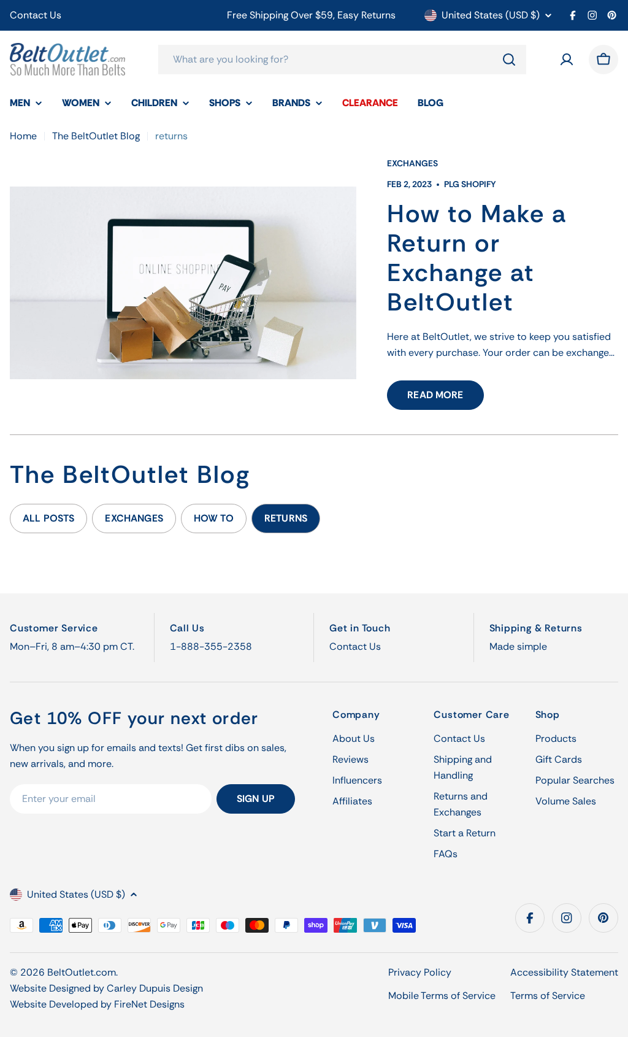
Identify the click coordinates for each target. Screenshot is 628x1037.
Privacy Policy (419, 972)
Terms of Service (547, 995)
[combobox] (342, 59)
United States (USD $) (491, 15)
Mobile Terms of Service (442, 995)
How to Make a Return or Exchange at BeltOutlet (477, 258)
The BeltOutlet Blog (96, 135)
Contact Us (35, 15)
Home (23, 135)
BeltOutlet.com (81, 972)
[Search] (509, 59)
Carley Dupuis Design (155, 988)
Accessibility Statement (564, 972)
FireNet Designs (149, 1004)
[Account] (566, 59)
